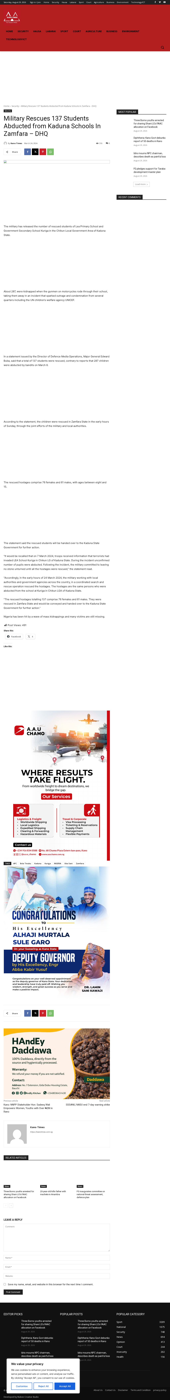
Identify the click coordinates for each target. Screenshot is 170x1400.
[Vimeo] (160, 2)
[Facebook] (155, 2)
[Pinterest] (43, 151)
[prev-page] (6, 1205)
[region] (43, 1376)
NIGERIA (57, 863)
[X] (35, 151)
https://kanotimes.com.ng (41, 1132)
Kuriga (48, 863)
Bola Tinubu (25, 863)
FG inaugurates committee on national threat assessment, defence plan (91, 1194)
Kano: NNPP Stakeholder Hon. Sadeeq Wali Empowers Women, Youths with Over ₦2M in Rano (28, 1108)
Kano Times (16, 143)
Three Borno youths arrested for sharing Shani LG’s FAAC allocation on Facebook (19, 1194)
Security (15, 106)
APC (15, 863)
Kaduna (37, 863)
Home (6, 106)
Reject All (43, 1386)
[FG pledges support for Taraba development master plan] (124, 172)
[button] (162, 47)
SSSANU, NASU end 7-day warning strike (88, 1104)
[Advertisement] (85, 76)
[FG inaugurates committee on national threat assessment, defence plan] (93, 1176)
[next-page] (11, 1205)
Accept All (65, 1386)
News (7, 1186)
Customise (22, 1386)
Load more (140, 184)
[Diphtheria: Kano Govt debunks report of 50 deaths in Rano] (124, 141)
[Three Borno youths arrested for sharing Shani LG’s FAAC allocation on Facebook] (20, 1176)
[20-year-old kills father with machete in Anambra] (56, 1176)
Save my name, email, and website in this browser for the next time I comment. (50, 1284)
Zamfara (80, 863)
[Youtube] (164, 2)
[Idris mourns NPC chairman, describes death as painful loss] (124, 157)
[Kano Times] (6, 143)
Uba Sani (68, 863)
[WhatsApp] (50, 151)
